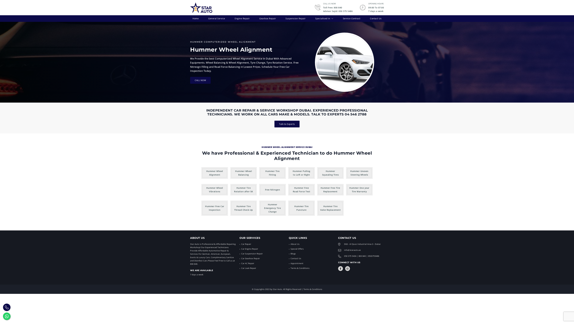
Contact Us (375, 18)
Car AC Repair (247, 263)
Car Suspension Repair (252, 253)
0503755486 (373, 256)
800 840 (362, 256)
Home (196, 18)
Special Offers (297, 248)
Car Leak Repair (248, 268)
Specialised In (322, 18)
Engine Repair (242, 18)
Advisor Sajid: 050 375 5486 (338, 11)
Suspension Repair (296, 18)
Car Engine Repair (249, 248)
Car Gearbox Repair (250, 258)
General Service (216, 18)
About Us (295, 244)
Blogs (293, 253)
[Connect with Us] (340, 268)
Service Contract (351, 18)
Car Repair (246, 244)
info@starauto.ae (352, 250)
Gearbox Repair (267, 18)
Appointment (297, 263)
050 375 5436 (350, 256)
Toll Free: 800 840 (332, 7)
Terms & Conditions (300, 268)
